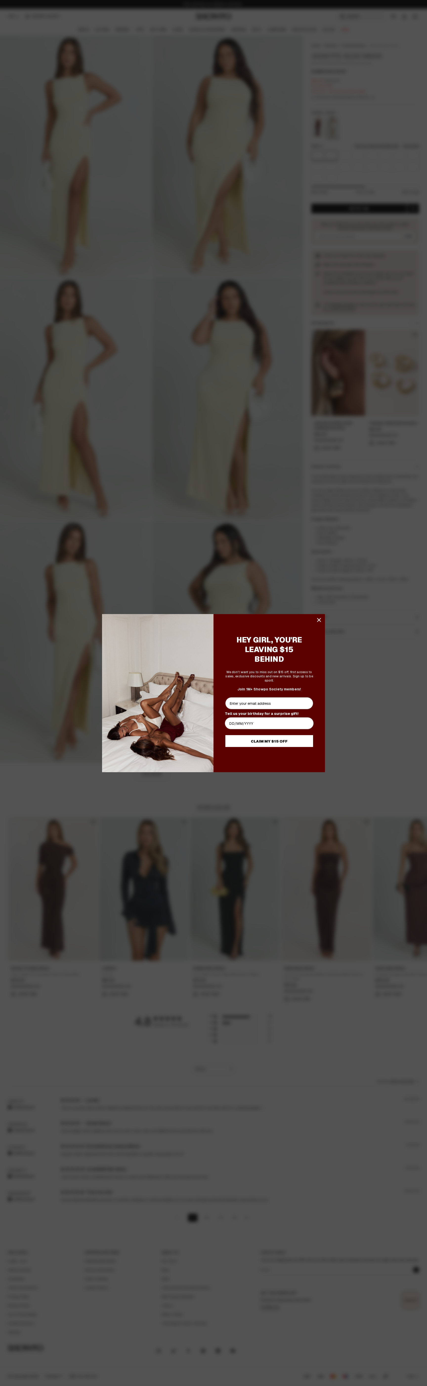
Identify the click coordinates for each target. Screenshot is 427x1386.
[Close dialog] (319, 620)
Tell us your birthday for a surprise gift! (262, 713)
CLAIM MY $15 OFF (269, 741)
